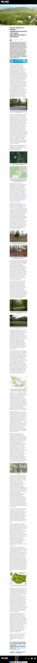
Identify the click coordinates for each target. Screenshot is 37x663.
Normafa (12, 652)
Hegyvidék (12, 651)
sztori (24, 39)
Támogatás (17, 659)
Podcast (16, 660)
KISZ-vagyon (18, 651)
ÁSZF (16, 657)
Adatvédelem (17, 656)
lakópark (24, 651)
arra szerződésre (24, 551)
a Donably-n (20, 645)
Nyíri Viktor (22, 203)
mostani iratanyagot (22, 411)
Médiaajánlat (17, 658)
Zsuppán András (15, 39)
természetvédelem (18, 652)
